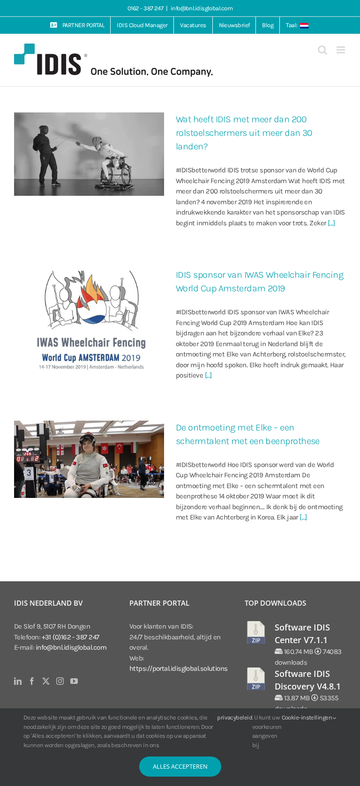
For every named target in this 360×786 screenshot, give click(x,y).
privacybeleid (234, 717)
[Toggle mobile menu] (341, 50)
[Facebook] (31, 681)
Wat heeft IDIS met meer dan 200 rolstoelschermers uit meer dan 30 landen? (244, 133)
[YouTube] (73, 681)
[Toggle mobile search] (322, 50)
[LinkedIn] (17, 681)
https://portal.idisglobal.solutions (178, 668)
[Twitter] (45, 681)
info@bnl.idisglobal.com (201, 8)
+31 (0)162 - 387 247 (70, 637)
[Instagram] (59, 681)
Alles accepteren (180, 766)
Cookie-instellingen (307, 717)
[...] (331, 223)
